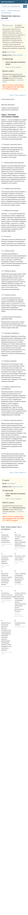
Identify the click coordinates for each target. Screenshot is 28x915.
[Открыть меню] (25, 2)
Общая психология (17, 55)
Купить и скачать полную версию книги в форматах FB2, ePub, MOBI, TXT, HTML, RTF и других (13, 87)
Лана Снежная (11, 52)
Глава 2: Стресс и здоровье (13, 67)
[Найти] (25, 6)
